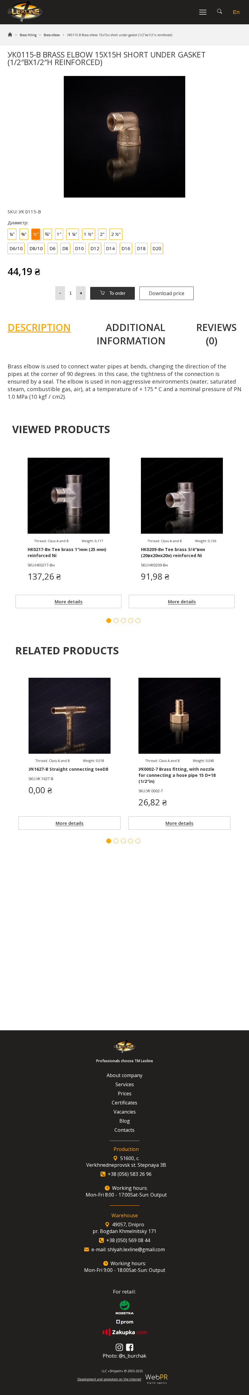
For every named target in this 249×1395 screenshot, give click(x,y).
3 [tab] (123, 841)
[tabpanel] (69, 752)
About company (124, 1075)
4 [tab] (130, 841)
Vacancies (125, 1111)
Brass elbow (52, 35)
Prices (124, 1093)
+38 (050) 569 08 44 (128, 1240)
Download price (166, 293)
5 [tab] (137, 841)
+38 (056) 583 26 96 (130, 1174)
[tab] (44, 334)
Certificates (124, 1102)
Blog (124, 1121)
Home (10, 35)
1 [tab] (108, 841)
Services (124, 1084)
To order (116, 293)
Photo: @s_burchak (124, 1355)
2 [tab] (116, 841)
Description (39, 327)
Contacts (124, 1130)
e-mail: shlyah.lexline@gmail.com (128, 1249)
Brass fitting (28, 35)
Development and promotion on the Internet (109, 1379)
